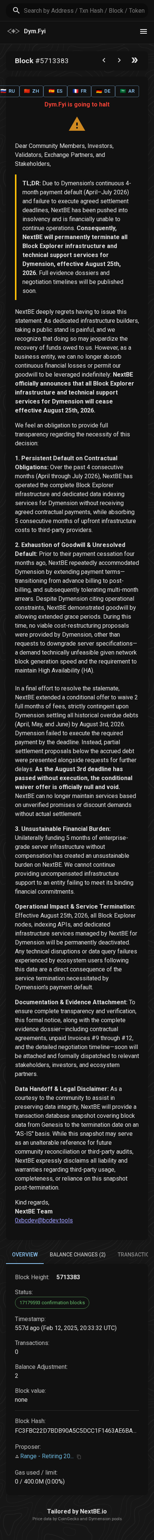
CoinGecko (68, 1518)
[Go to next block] (119, 62)
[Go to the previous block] (103, 62)
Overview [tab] (25, 1255)
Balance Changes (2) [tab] (78, 1255)
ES (55, 91)
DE (103, 91)
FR (79, 91)
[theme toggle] (144, 31)
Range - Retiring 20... (47, 1456)
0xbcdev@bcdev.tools (44, 1220)
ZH (31, 91)
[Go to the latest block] (134, 62)
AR (127, 91)
